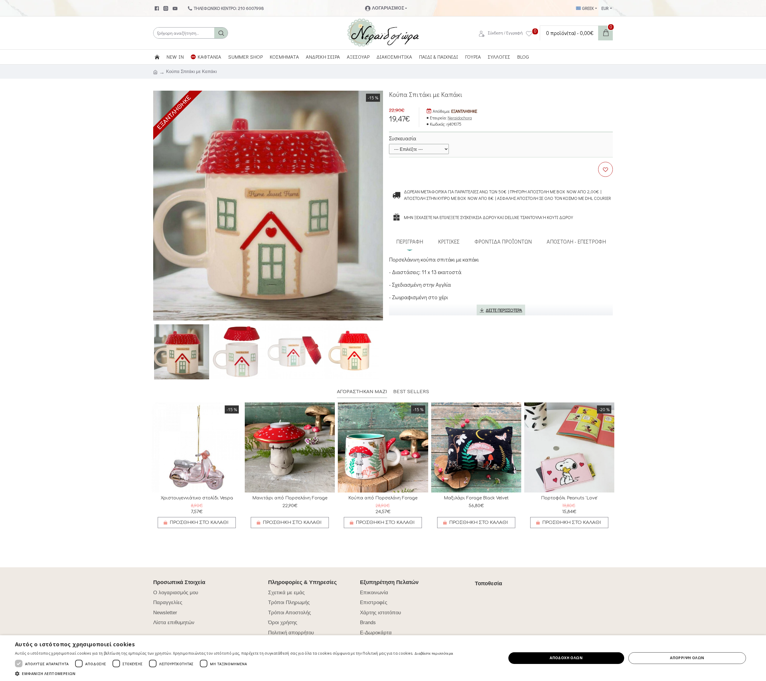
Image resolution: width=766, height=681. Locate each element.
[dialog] (383, 658)
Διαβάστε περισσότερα (433, 653)
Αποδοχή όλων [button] (566, 657)
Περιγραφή (409, 241)
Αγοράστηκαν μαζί (362, 391)
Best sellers (411, 391)
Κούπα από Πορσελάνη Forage (382, 498)
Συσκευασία (402, 138)
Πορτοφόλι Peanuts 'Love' (569, 498)
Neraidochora (460, 118)
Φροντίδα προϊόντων (503, 241)
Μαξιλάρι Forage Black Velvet (476, 498)
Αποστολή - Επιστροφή (576, 241)
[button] (234, 674)
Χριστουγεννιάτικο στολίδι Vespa (197, 498)
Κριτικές (449, 241)
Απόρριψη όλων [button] (687, 657)
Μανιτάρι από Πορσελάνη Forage (289, 498)
